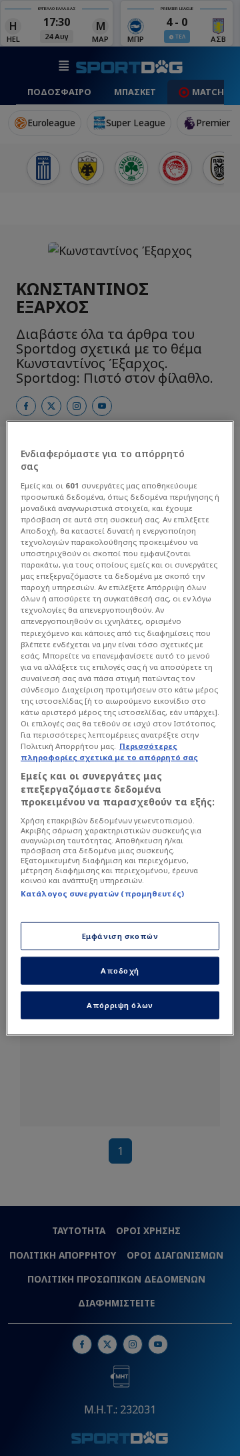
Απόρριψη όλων (120, 1005)
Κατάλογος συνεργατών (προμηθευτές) (102, 893)
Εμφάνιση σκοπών (120, 936)
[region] (120, 728)
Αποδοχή (120, 971)
